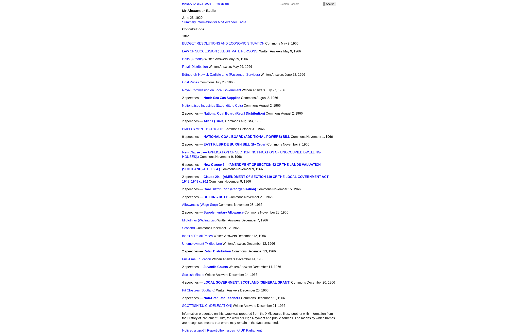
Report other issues (221, 330)
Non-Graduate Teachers (222, 298)
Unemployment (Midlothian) (202, 243)
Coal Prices (190, 82)
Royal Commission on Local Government (211, 90)
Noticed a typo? (193, 330)
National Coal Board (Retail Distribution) (234, 113)
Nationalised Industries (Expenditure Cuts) (212, 105)
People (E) (222, 3)
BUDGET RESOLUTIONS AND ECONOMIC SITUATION (223, 43)
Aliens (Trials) (214, 121)
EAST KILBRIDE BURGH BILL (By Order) (235, 144)
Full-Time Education (196, 259)
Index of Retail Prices (197, 236)
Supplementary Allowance (224, 212)
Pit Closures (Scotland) (198, 290)
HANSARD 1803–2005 (196, 3)
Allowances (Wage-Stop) (200, 204)
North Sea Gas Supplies (222, 98)
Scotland (188, 228)
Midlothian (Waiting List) (199, 220)
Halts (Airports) (193, 59)
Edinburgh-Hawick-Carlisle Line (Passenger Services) (221, 74)
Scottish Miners (193, 274)
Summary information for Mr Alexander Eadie (214, 22)
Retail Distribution (195, 66)
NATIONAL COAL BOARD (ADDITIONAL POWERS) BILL (247, 136)
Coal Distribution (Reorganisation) (230, 189)
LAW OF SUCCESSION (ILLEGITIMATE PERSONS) (220, 51)
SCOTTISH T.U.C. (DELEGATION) (207, 305)
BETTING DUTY (216, 197)
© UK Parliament (249, 330)
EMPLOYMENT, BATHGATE (203, 129)
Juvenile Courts (216, 267)
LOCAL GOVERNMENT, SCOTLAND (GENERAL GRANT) (247, 282)
